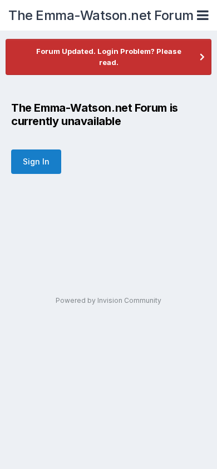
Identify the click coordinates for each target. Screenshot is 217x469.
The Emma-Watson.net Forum (101, 15)
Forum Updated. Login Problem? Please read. (108, 57)
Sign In (36, 161)
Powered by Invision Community (108, 300)
